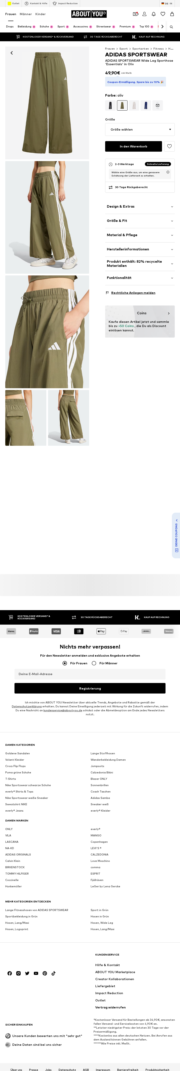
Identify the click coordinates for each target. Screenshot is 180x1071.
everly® (95, 829)
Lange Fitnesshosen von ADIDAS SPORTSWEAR (36, 910)
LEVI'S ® (96, 848)
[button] (140, 129)
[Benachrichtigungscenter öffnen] (153, 14)
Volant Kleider (14, 760)
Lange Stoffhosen (103, 753)
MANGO (96, 835)
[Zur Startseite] (29, 957)
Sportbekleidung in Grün (21, 916)
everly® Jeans (14, 810)
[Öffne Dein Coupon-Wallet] (135, 14)
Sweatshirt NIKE (16, 804)
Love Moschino (100, 861)
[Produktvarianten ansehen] (110, 105)
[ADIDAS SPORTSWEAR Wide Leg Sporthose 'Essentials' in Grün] (47, 331)
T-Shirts (10, 779)
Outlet (15, 3)
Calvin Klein (12, 861)
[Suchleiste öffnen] (169, 27)
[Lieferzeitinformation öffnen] (168, 172)
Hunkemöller (13, 886)
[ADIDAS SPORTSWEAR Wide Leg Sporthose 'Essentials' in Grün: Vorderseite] (47, 103)
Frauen (10, 14)
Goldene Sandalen (17, 753)
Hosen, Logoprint (16, 929)
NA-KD (9, 848)
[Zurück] (11, 53)
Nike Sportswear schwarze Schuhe (28, 785)
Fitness (158, 48)
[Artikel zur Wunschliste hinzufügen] (169, 146)
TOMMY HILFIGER (17, 873)
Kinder (40, 14)
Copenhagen (99, 842)
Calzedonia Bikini (102, 772)
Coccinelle (12, 880)
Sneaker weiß (100, 804)
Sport (123, 48)
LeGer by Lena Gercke (105, 886)
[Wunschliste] (163, 14)
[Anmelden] (144, 14)
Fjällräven (97, 880)
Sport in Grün (99, 910)
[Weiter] (162, 26)
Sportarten (140, 48)
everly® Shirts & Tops (19, 791)
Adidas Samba (100, 798)
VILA (8, 835)
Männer (26, 14)
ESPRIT (95, 873)
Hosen (172, 48)
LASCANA (11, 842)
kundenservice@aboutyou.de (62, 710)
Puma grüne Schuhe (18, 772)
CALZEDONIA (99, 854)
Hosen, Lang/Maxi (17, 923)
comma (95, 867)
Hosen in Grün (100, 916)
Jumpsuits (97, 766)
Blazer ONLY (99, 779)
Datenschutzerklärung (27, 706)
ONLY (9, 829)
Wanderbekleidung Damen (108, 760)
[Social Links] (9, 973)
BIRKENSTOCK (15, 867)
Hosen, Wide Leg (102, 923)
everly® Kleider (100, 810)
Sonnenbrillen (100, 785)
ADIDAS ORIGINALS (18, 854)
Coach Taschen (101, 791)
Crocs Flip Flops (15, 766)
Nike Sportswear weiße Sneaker (26, 798)
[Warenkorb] (172, 14)
